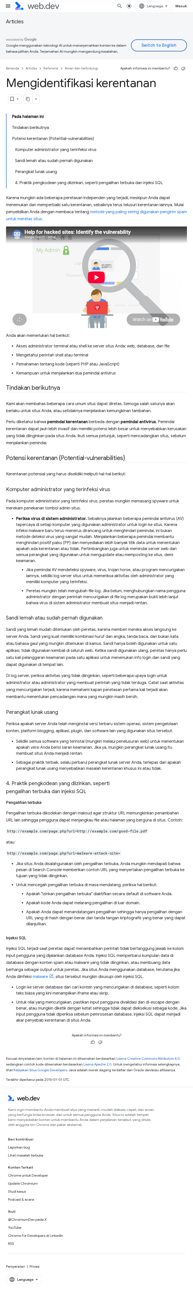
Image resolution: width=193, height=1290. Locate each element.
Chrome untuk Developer (28, 1175)
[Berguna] (175, 68)
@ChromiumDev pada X (27, 1219)
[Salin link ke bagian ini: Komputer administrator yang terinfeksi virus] (114, 490)
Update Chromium (23, 1183)
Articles (15, 22)
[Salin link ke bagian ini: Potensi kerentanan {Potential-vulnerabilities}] (129, 459)
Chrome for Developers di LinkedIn (35, 1235)
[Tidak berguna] (183, 68)
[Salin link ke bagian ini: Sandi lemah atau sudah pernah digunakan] (107, 618)
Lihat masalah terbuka (25, 1155)
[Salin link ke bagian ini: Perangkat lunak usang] (62, 713)
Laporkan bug (19, 1147)
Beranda (12, 68)
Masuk (181, 6)
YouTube (14, 1227)
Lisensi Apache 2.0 (97, 1064)
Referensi (50, 68)
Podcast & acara (21, 1199)
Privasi (34, 1266)
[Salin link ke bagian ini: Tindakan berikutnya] (64, 388)
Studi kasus (17, 1191)
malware (40, 976)
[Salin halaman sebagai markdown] (28, 99)
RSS (11, 1243)
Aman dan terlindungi (81, 68)
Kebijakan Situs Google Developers (40, 1070)
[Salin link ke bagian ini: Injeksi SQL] (30, 938)
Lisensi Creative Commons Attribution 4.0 (148, 1058)
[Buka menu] (8, 6)
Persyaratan (15, 1266)
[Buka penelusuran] (120, 6)
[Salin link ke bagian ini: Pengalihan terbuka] (46, 803)
